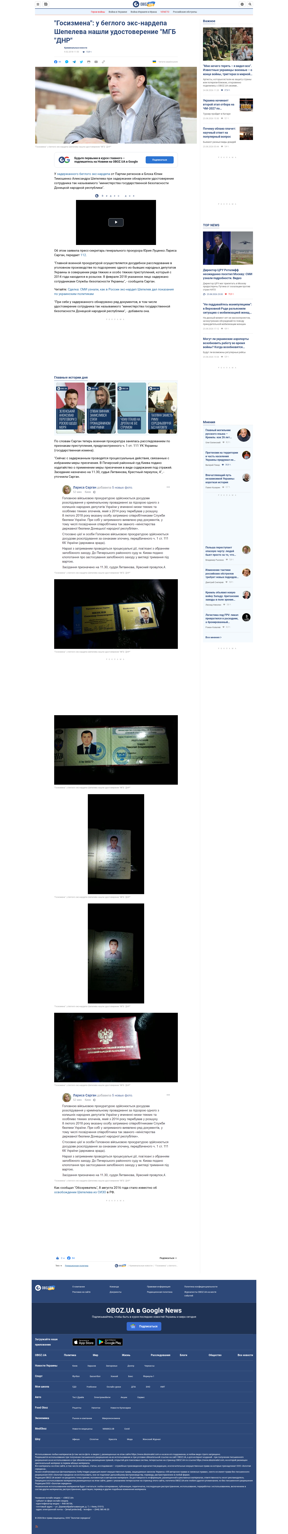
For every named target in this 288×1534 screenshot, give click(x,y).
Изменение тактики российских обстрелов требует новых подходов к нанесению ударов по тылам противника (222, 573)
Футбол (76, 1376)
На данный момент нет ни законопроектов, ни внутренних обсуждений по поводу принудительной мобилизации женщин (226, 320)
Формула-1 (148, 1376)
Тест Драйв (78, 1397)
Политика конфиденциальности (201, 1286)
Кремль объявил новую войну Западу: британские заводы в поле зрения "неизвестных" (222, 596)
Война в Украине (118, 11)
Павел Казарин (213, 487)
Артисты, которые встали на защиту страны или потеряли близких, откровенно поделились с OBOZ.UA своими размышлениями (227, 82)
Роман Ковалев (213, 627)
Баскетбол (95, 1376)
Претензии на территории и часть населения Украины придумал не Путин (222, 456)
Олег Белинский (213, 442)
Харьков (92, 1366)
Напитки (96, 1408)
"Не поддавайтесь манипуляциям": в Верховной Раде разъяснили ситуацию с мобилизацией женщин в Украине (228, 309)
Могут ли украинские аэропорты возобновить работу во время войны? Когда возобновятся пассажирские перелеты (226, 343)
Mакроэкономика (111, 1418)
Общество (215, 1355)
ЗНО (148, 1387)
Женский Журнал (152, 1439)
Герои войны (98, 11)
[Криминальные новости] (120, 1266)
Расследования (160, 1355)
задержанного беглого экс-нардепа (83, 174)
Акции (124, 1397)
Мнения (209, 422)
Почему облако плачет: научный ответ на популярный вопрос (219, 132)
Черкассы (149, 1366)
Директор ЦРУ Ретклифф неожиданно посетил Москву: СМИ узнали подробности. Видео (227, 274)
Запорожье (111, 1366)
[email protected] (73, 1509)
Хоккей (114, 1376)
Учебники (91, 1387)
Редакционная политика (76, 1266)
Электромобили (102, 1397)
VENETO (164, 11)
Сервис (141, 1397)
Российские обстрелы (185, 11)
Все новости (245, 1355)
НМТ (162, 1387)
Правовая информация (158, 1286)
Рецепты (76, 1408)
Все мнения (213, 637)
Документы (116, 1292)
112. (83, 255)
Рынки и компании (82, 1418)
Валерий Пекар (213, 465)
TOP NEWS (211, 225)
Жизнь (126, 1355)
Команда (114, 1286)
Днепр (131, 1366)
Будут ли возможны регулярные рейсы (224, 352)
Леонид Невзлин (213, 605)
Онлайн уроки (114, 1387)
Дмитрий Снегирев (215, 582)
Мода (129, 1439)
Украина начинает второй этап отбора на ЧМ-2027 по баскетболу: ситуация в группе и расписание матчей (219, 105)
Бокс (130, 1376)
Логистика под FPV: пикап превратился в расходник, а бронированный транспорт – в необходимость (222, 618)
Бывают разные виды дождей (219, 142)
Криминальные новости (75, 48)
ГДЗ (74, 1387)
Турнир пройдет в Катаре (216, 113)
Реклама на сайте (81, 1292)
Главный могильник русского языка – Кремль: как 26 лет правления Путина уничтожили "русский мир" (219, 434)
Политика (70, 1355)
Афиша (76, 1439)
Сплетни (94, 1439)
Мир (95, 1355)
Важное (209, 21)
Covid (127, 1429)
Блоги (183, 1355)
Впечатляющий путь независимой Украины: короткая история (220, 479)
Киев (74, 1366)
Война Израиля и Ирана (144, 11)
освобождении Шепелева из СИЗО (80, 1192)
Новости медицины (82, 1429)
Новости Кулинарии (120, 1408)
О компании (78, 1286)
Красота (113, 1439)
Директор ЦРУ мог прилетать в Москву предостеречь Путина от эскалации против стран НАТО (226, 286)
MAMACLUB (108, 1429)
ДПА (133, 1387)
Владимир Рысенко (215, 560)
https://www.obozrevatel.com (145, 1454)
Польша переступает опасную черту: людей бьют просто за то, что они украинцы (220, 551)
